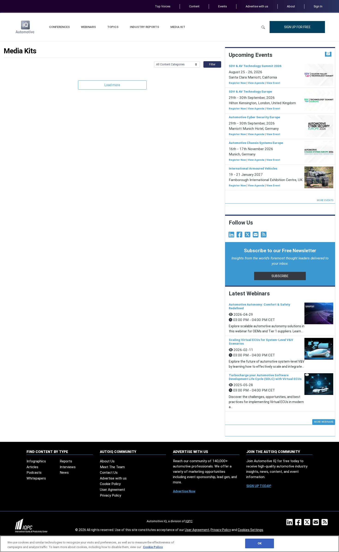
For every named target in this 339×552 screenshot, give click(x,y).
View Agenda (256, 83)
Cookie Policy (110, 484)
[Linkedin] (232, 236)
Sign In (318, 6)
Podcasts (34, 472)
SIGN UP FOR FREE (297, 27)
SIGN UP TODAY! (258, 486)
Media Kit (177, 27)
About (291, 6)
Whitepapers (36, 478)
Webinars (88, 27)
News (64, 472)
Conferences (59, 27)
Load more (112, 85)
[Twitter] (248, 236)
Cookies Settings (250, 530)
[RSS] (325, 524)
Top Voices (162, 6)
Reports (66, 461)
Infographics (36, 461)
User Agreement (112, 490)
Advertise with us (257, 6)
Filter (212, 64)
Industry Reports (144, 27)
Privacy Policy (110, 495)
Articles (32, 467)
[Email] (256, 236)
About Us (107, 461)
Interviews (68, 467)
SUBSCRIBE (279, 276)
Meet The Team (112, 467)
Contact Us (109, 472)
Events (222, 6)
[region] (169, 544)
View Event (273, 83)
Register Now (237, 83)
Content (194, 6)
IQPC (189, 521)
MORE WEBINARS (323, 421)
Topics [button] (113, 27)
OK (260, 543)
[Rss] (264, 236)
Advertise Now (184, 491)
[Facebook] (240, 236)
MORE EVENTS (325, 200)
